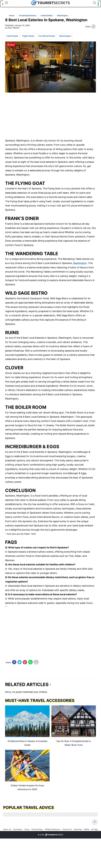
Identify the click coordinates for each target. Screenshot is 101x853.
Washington (65, 36)
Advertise (78, 829)
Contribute (17, 829)
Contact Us (67, 829)
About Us (7, 829)
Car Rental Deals (46, 36)
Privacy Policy (37, 829)
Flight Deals (28, 36)
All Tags (94, 829)
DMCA (86, 829)
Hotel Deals (12, 36)
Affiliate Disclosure (52, 829)
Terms (26, 829)
